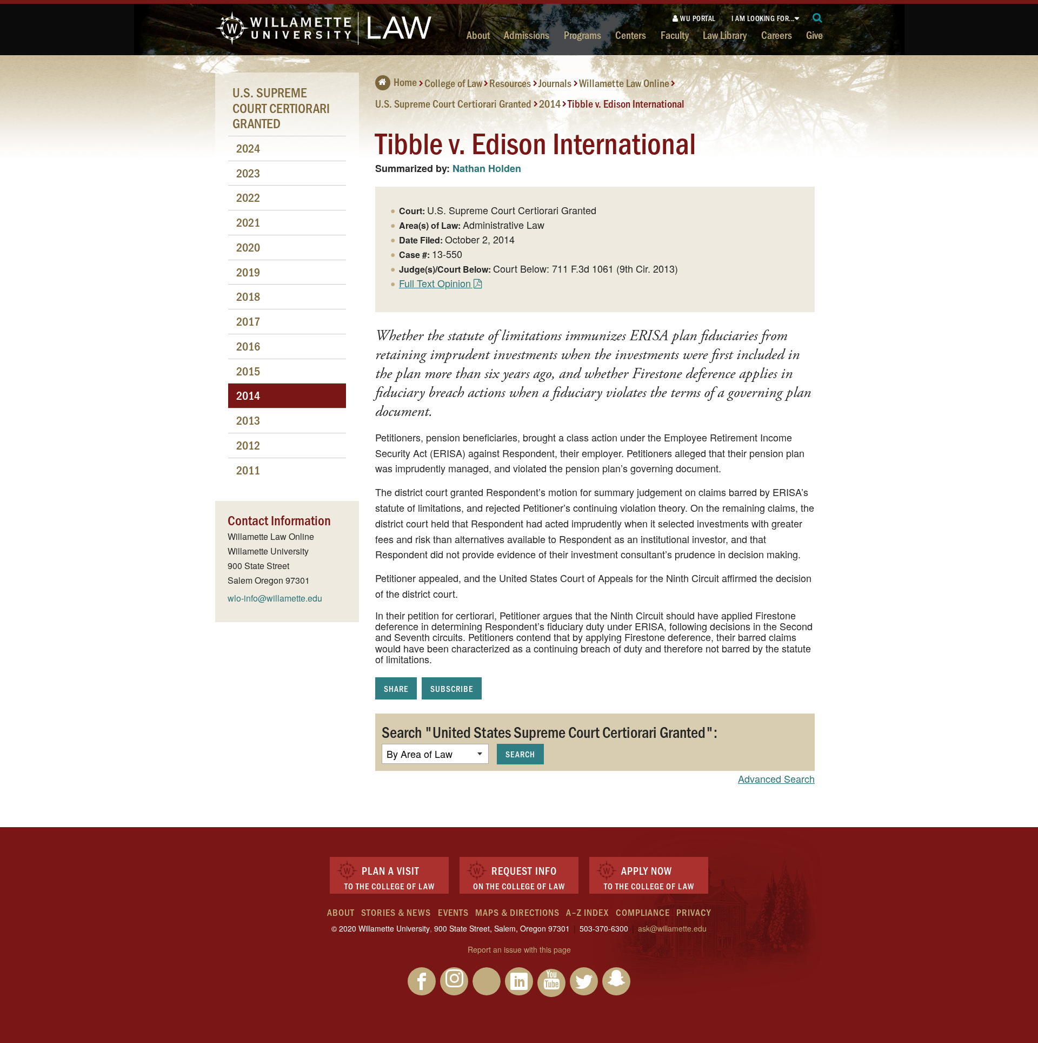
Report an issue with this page (519, 949)
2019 (248, 272)
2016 (248, 346)
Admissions (526, 35)
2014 (550, 103)
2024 (248, 148)
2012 (248, 445)
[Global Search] (818, 18)
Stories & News (396, 912)
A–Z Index (587, 912)
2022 (248, 197)
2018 (248, 296)
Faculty (675, 35)
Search (520, 754)
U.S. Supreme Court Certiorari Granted (453, 103)
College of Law (453, 83)
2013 (248, 420)
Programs (582, 35)
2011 (248, 470)
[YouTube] (551, 983)
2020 (248, 247)
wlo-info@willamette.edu (275, 598)
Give (814, 35)
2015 (248, 371)
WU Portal (697, 18)
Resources (510, 83)
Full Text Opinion (435, 283)
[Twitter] (584, 981)
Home (405, 82)
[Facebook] (422, 981)
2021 (248, 222)
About (478, 35)
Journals (554, 83)
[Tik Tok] (487, 981)
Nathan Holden (487, 168)
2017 (248, 321)
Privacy (693, 912)
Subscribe (451, 688)
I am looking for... (763, 18)
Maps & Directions (517, 912)
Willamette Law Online (624, 83)
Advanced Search (776, 778)
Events (453, 912)
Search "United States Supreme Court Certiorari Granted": (549, 731)
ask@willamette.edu (672, 928)
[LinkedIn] (519, 981)
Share (396, 688)
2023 (248, 173)
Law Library (725, 35)
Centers (630, 35)
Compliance (643, 912)
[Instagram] (454, 981)
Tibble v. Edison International (626, 103)
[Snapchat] (616, 981)
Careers (776, 35)
